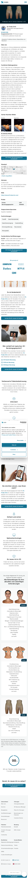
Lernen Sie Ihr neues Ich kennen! (14, 318)
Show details (20, 440)
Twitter (16, 845)
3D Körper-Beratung (9, 365)
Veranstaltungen (5, 816)
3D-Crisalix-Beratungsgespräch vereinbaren (14, 158)
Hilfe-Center (17, 830)
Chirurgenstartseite (19, 803)
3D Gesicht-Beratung (9, 360)
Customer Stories (18, 818)
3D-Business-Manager (20, 806)
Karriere (3, 806)
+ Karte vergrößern (6, 176)
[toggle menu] (25, 2)
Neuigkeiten (4, 810)
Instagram (16, 842)
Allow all (14, 445)
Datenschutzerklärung (7, 845)
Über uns (3, 803)
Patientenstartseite (6, 826)
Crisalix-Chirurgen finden (6, 830)
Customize (13, 449)
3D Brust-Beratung (8, 362)
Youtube (16, 848)
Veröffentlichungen (6, 813)
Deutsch (16, 860)
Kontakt (16, 826)
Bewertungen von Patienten (18, 814)
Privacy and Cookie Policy (9, 434)
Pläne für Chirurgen (19, 810)
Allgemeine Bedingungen (7, 842)
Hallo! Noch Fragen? (14, 872)
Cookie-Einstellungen (6, 854)
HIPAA (2, 851)
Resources (4, 819)
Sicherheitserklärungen (7, 848)
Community (4, 834)
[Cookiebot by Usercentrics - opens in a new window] (20, 422)
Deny (14, 454)
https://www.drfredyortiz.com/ (9, 195)
